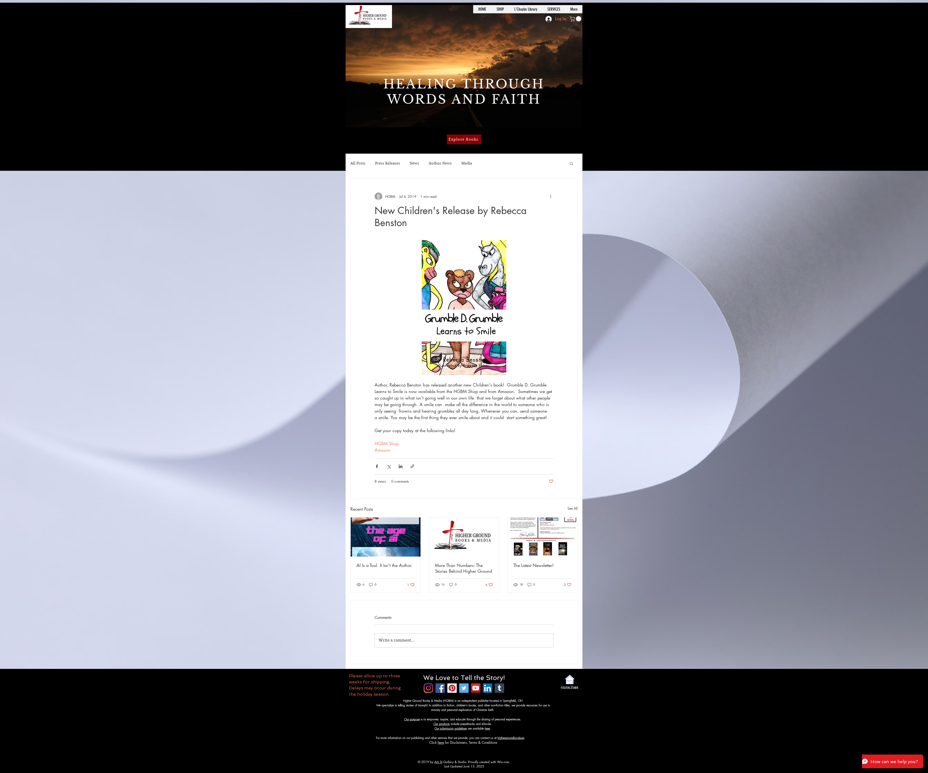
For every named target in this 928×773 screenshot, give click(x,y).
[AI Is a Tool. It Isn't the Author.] (385, 537)
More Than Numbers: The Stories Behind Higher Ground (463, 568)
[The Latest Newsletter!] (542, 537)
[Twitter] (464, 688)
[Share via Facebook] (377, 466)
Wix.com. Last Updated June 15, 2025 (477, 764)
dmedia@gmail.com (536, 738)
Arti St (438, 762)
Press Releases (387, 163)
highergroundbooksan (511, 738)
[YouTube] (475, 688)
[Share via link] (412, 466)
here (487, 728)
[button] (576, 18)
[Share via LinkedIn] (400, 466)
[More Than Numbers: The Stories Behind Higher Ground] (464, 537)
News (414, 163)
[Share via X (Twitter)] (388, 466)
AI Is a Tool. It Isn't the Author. (384, 565)
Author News (440, 163)
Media (466, 163)
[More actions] (550, 196)
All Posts (357, 163)
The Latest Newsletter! (533, 565)
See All (572, 508)
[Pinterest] (452, 688)
